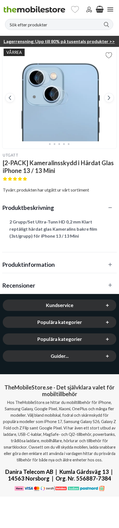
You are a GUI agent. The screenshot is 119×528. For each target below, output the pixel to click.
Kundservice (59, 305)
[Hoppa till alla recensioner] (59, 179)
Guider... (60, 356)
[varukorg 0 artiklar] (99, 9)
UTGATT (10, 155)
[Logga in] (89, 9)
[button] (10, 97)
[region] (59, 207)
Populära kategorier (59, 322)
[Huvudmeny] (110, 9)
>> (59, 41)
